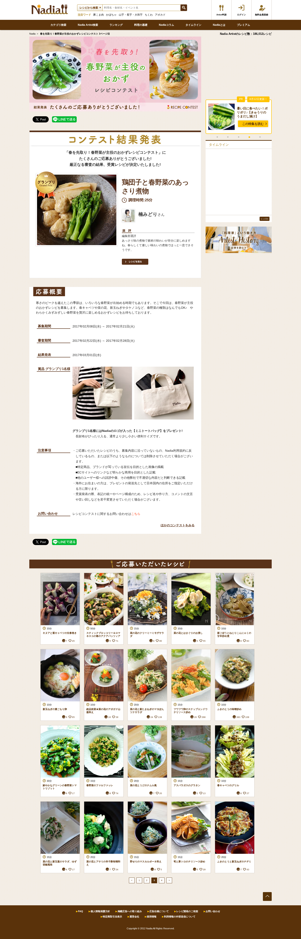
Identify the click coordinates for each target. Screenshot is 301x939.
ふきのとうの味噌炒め (229, 709)
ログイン (241, 14)
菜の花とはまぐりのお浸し (188, 633)
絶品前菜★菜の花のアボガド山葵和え (103, 710)
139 (160, 717)
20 (160, 793)
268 (204, 717)
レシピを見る (135, 262)
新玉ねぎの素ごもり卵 (55, 709)
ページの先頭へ (267, 896)
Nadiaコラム (166, 24)
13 (204, 793)
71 (117, 641)
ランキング (116, 24)
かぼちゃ (111, 14)
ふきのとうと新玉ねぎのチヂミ (234, 861)
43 (248, 869)
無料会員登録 (261, 14)
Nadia (32, 33)
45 (73, 641)
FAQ (80, 911)
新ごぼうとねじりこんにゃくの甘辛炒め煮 (234, 634)
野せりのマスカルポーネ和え (146, 861)
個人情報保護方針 (100, 911)
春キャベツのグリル (228, 785)
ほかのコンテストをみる (178, 525)
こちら (135, 514)
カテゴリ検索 (58, 24)
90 (160, 641)
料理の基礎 (140, 24)
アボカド (160, 14)
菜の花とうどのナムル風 (143, 785)
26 (195, 717)
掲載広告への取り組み (130, 911)
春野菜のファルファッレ (99, 785)
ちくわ (149, 14)
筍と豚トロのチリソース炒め (189, 861)
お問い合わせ (213, 911)
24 (151, 717)
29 (204, 869)
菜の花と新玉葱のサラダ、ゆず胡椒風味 (60, 863)
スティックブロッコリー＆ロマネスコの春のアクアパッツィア (103, 634)
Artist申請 (221, 14)
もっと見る (264, 219)
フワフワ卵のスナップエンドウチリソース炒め (191, 710)
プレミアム (243, 24)
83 (248, 641)
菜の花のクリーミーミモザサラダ (147, 634)
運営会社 (134, 916)
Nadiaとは (219, 24)
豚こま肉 (98, 14)
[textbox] (141, 7)
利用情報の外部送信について (179, 916)
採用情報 (151, 916)
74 (117, 793)
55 (204, 641)
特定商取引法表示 (112, 916)
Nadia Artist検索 (88, 24)
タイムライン (193, 24)
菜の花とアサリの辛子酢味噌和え (103, 863)
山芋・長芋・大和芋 (131, 14)
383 (238, 717)
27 (248, 793)
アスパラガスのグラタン (187, 785)
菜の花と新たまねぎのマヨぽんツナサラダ (147, 710)
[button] (217, 137)
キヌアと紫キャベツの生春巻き (60, 633)
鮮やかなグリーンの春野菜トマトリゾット (60, 787)
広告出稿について (159, 911)
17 (73, 793)
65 (73, 717)
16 (109, 717)
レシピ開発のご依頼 (187, 911)
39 (117, 717)
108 (247, 717)
